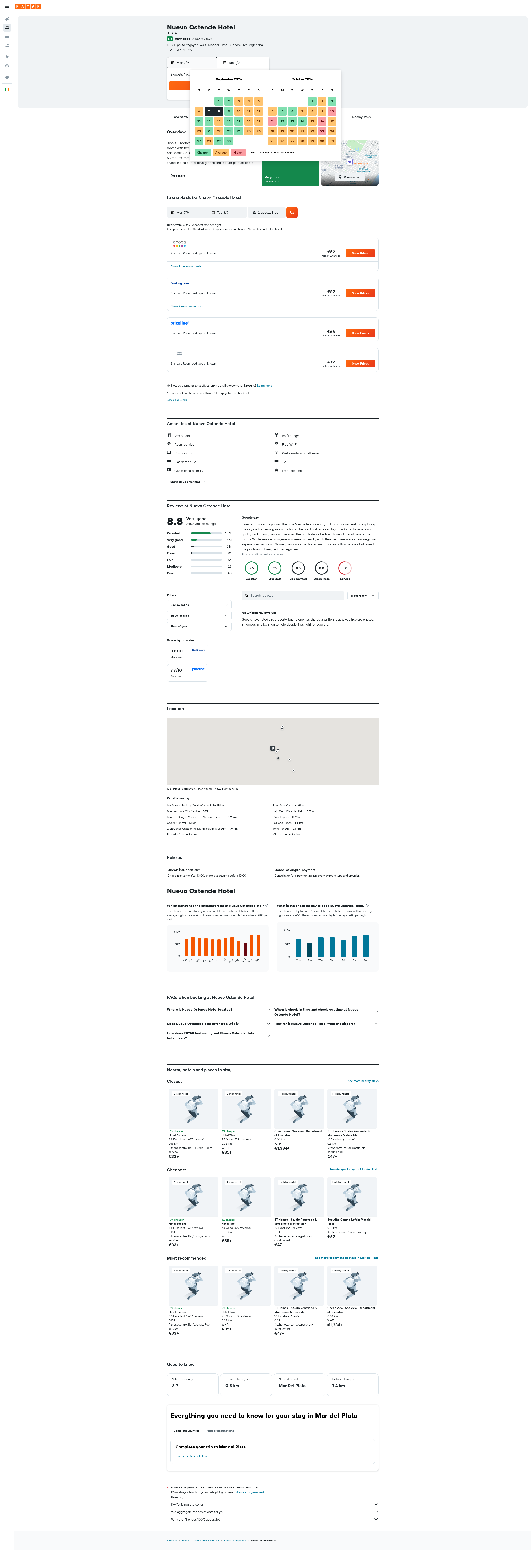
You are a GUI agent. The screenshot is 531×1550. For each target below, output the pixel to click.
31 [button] (332, 141)
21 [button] (209, 131)
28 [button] (209, 141)
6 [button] (199, 111)
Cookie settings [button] (177, 399)
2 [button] (229, 101)
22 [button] (219, 131)
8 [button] (219, 111)
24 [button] (239, 131)
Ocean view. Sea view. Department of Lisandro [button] (298, 1133)
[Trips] (7, 77)
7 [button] (209, 111)
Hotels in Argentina (235, 1540)
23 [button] (229, 131)
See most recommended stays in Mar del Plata (347, 1258)
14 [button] (209, 121)
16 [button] (228, 121)
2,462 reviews (202, 39)
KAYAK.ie (172, 1540)
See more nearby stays (363, 1081)
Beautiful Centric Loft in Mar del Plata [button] (349, 1222)
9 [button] (229, 111)
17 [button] (238, 121)
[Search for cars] (7, 36)
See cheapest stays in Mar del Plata (354, 1169)
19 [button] (258, 121)
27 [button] (199, 141)
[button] (7, 6)
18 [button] (248, 121)
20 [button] (199, 131)
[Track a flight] (7, 66)
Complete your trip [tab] (186, 1431)
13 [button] (199, 121)
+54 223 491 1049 (179, 50)
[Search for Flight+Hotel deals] (7, 45)
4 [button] (249, 101)
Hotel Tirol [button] (228, 1135)
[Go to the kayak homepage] (28, 6)
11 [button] (248, 111)
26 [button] (259, 131)
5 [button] (259, 101)
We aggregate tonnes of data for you (197, 1512)
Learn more (264, 385)
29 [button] (219, 141)
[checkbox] (187, 653)
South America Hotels (206, 1540)
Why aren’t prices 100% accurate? (195, 1519)
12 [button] (258, 111)
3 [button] (239, 101)
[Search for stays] (7, 28)
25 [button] (249, 131)
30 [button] (229, 141)
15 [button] (218, 121)
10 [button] (239, 111)
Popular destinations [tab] (220, 1431)
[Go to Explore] (7, 57)
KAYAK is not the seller (187, 1504)
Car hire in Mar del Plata (191, 1456)
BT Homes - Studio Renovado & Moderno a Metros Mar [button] (348, 1133)
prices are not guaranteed (249, 1492)
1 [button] (218, 101)
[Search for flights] (7, 19)
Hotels (185, 1540)
